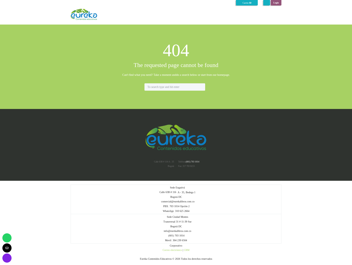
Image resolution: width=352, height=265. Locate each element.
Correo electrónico (172, 250)
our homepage (221, 74)
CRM (186, 250)
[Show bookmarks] (266, 2)
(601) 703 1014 (192, 161)
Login (276, 2)
